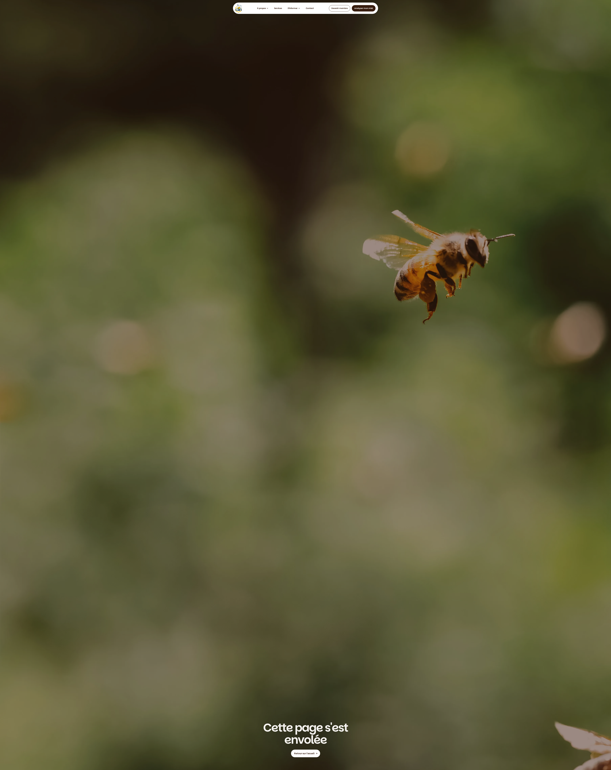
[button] (263, 8)
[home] (238, 8)
